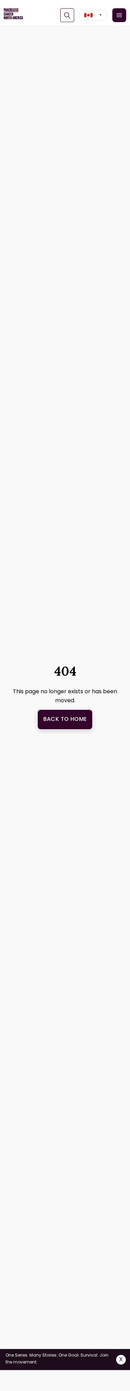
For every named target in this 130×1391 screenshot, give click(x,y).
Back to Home (65, 719)
